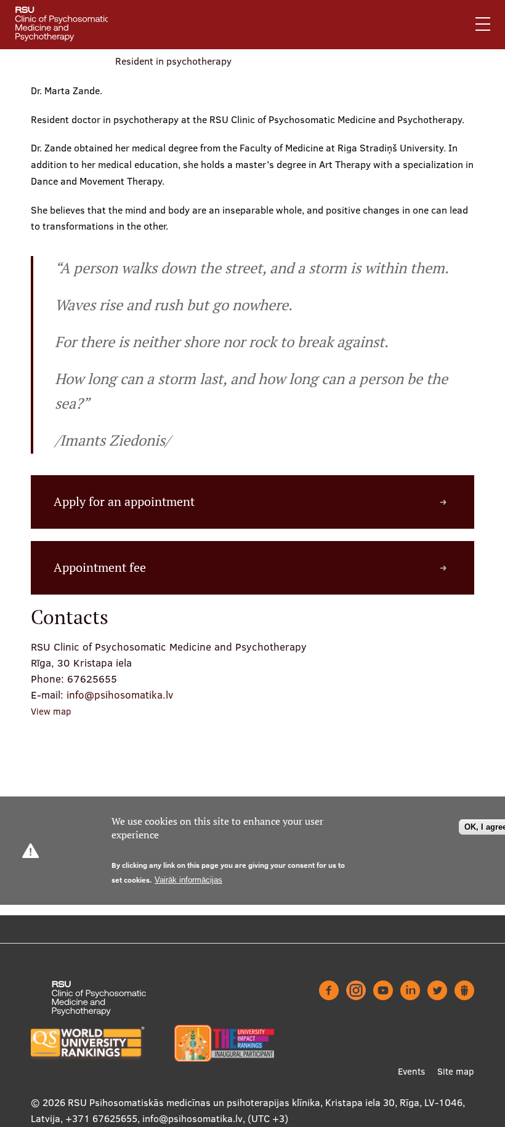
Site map (455, 1071)
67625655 (92, 679)
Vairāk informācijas (188, 879)
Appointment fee (100, 567)
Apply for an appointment (124, 502)
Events (411, 1071)
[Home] (67, 24)
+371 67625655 (101, 1118)
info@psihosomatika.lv (120, 695)
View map (51, 711)
